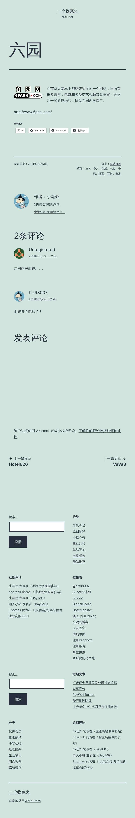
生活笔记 (79, 549)
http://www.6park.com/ (33, 112)
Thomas (15, 610)
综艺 (101, 173)
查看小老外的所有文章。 (49, 212)
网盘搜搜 (79, 652)
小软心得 (79, 537)
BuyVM (78, 598)
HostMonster (82, 610)
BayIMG (37, 598)
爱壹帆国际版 (82, 700)
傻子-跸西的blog (84, 616)
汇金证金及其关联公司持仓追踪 (95, 683)
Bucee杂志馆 (82, 592)
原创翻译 (79, 531)
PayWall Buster (84, 694)
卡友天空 (79, 628)
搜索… (13, 517)
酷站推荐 (115, 163)
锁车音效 (79, 688)
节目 (110, 173)
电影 (112, 168)
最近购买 (79, 543)
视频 (118, 173)
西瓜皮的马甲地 (84, 658)
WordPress (33, 801)
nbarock (15, 592)
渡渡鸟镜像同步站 (44, 586)
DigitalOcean (82, 604)
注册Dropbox (82, 640)
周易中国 (79, 634)
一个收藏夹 (67, 11)
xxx (87, 168)
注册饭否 (79, 646)
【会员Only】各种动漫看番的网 (95, 706)
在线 (104, 168)
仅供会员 (79, 525)
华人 (96, 168)
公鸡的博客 (80, 622)
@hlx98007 (81, 586)
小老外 (13, 586)
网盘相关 (79, 555)
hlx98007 (38, 292)
